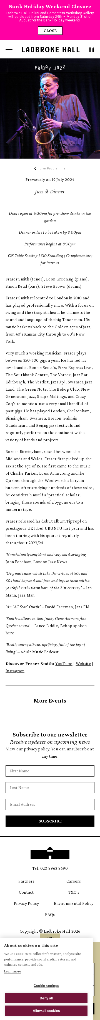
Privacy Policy (26, 903)
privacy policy (36, 748)
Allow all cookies (46, 1011)
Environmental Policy (73, 903)
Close (50, 30)
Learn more (12, 971)
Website (83, 663)
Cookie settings (46, 986)
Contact (26, 892)
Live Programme (53, 168)
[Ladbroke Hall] (51, 49)
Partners (26, 881)
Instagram (15, 670)
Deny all (46, 998)
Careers (73, 881)
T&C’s (73, 892)
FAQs (50, 914)
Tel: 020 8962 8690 (50, 868)
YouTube (63, 663)
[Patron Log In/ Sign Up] (91, 49)
